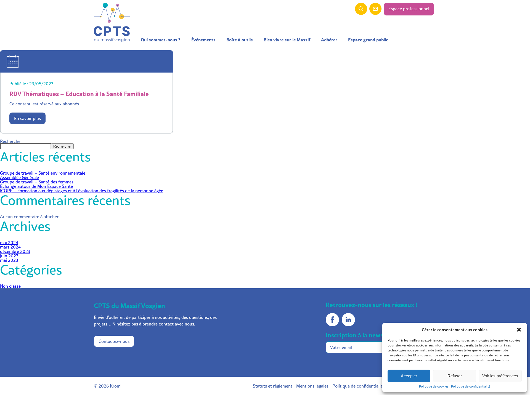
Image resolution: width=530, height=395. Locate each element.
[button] (519, 329)
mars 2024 (10, 247)
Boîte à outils (239, 39)
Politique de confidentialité (470, 386)
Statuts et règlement (272, 386)
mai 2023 (9, 260)
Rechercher (11, 141)
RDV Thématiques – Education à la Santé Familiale (79, 94)
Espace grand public (368, 39)
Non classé (10, 286)
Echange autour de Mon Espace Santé (36, 186)
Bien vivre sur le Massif (287, 39)
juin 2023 (9, 256)
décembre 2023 (15, 251)
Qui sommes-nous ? (161, 39)
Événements (203, 39)
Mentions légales (312, 386)
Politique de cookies (433, 386)
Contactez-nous (114, 341)
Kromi (115, 386)
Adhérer (329, 39)
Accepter (409, 375)
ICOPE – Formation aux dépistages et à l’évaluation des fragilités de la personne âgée (81, 191)
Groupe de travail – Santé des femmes (36, 182)
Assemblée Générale (19, 177)
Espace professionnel (408, 9)
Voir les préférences (500, 375)
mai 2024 (9, 242)
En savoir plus (27, 118)
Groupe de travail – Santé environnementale (42, 173)
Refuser (454, 375)
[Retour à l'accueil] (112, 22)
